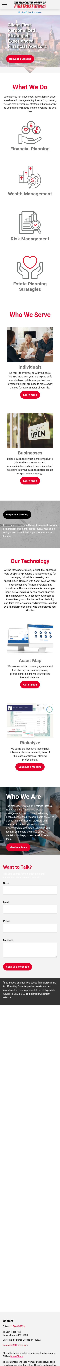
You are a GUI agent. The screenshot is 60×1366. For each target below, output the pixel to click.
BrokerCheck (16, 1356)
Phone (6, 921)
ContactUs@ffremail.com (15, 1345)
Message (8, 940)
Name (6, 883)
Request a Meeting (17, 514)
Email (6, 902)
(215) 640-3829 (17, 1326)
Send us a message (17, 966)
